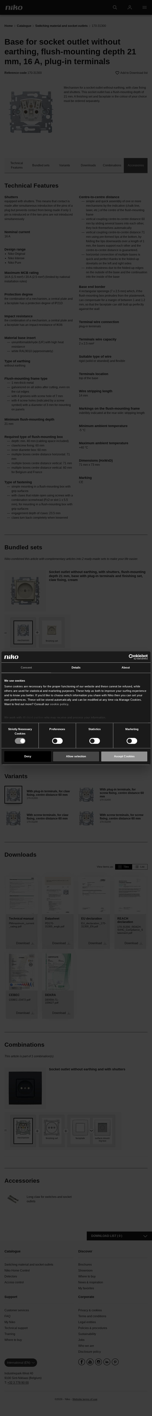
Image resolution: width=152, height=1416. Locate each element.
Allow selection (76, 756)
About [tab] (126, 667)
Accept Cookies (124, 756)
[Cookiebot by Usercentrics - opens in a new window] (131, 657)
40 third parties (33, 717)
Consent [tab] (26, 667)
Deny (27, 756)
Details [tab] (76, 667)
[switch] (57, 741)
